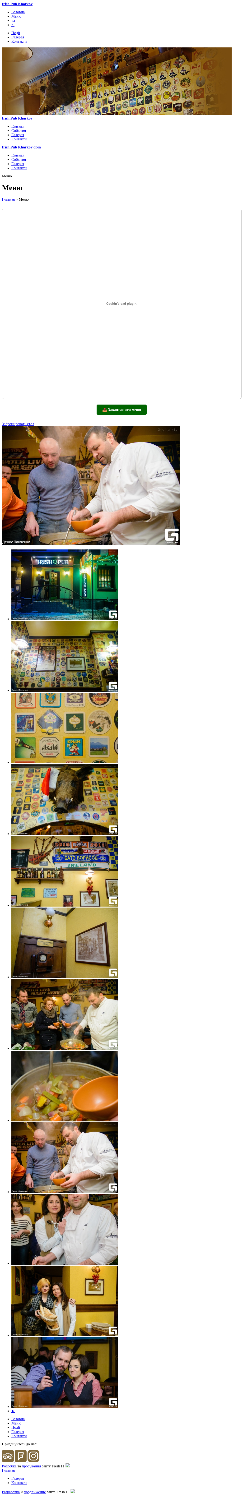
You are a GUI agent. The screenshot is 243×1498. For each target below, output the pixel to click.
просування (31, 1466)
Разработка (11, 1492)
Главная (17, 126)
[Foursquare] (21, 1461)
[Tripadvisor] (8, 1461)
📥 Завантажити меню (121, 410)
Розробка (9, 1466)
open (37, 147)
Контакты (19, 139)
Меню (16, 16)
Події (15, 33)
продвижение (35, 1492)
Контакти (19, 41)
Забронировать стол (18, 424)
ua (13, 20)
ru (12, 25)
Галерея (17, 37)
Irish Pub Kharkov (17, 4)
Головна (18, 12)
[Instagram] (33, 1461)
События (18, 131)
